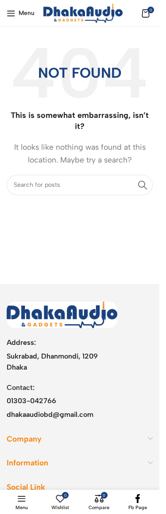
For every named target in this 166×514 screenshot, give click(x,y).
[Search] (142, 185)
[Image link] (62, 314)
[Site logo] (83, 12)
